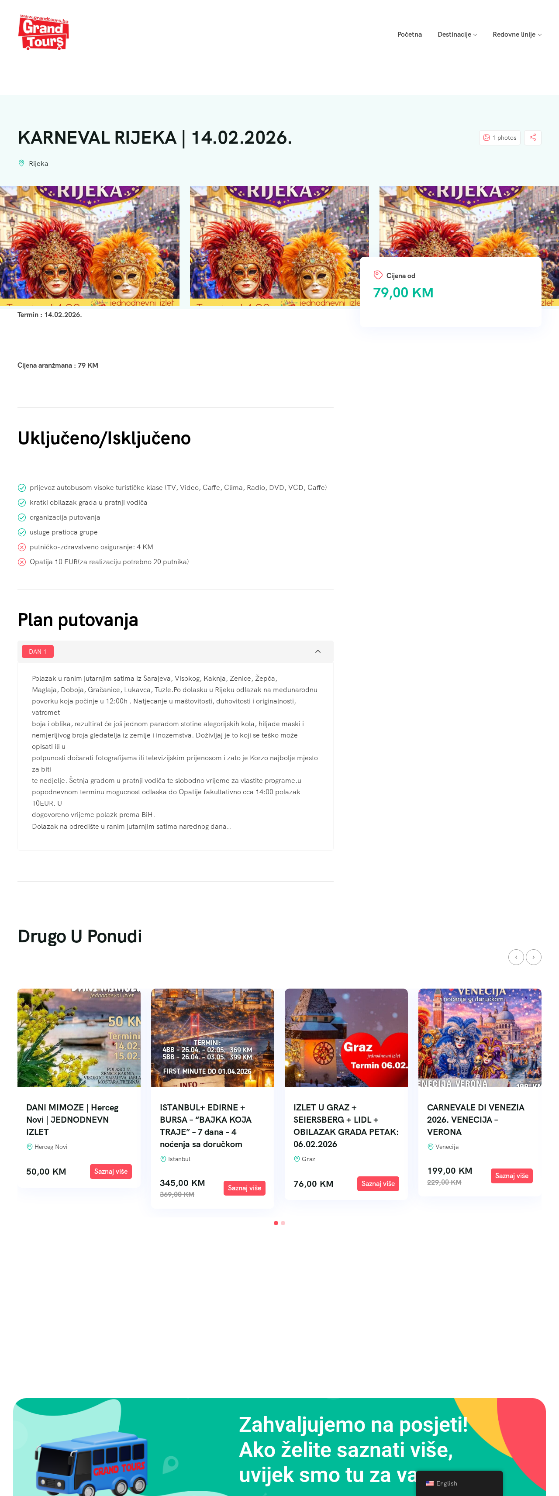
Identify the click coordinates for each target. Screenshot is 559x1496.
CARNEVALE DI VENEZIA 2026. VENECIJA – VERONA (342, 1120)
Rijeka (38, 163)
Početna (409, 34)
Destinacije (454, 34)
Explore (111, 1188)
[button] (276, 1223)
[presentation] (516, 957)
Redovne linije (514, 34)
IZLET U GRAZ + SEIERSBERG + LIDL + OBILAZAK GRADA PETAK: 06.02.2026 (213, 1126)
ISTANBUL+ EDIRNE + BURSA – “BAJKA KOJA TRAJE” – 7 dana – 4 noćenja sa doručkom (72, 1126)
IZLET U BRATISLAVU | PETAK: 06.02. (471, 1113)
